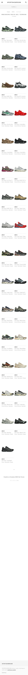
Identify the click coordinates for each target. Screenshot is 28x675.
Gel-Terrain (18, 11)
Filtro (14, 6)
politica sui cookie (12, 669)
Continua (4, 672)
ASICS (13, 11)
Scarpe (8, 11)
